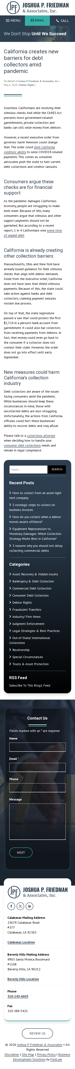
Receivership (20, 650)
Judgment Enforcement (28, 624)
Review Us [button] (37, 1033)
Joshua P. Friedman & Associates (39, 1045)
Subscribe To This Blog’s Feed (29, 685)
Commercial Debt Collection (31, 588)
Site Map (28, 1054)
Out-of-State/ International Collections (29, 640)
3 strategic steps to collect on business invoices (32, 507)
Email (14, 759)
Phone (13, 779)
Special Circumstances (27, 657)
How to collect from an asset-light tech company (35, 495)
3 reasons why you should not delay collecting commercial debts (35, 548)
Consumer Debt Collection (30, 595)
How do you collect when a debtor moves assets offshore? (35, 519)
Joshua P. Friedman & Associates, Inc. (38, 81)
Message (15, 799)
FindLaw (56, 1059)
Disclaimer (12, 1054)
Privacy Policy (46, 1054)
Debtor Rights (26, 85)
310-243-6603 (17, 996)
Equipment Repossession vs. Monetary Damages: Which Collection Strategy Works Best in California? (35, 534)
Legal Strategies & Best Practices (36, 631)
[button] (12, 19)
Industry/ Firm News (26, 617)
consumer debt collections (22, 445)
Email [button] (39, 20)
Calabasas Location (21, 942)
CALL (65, 20)
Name (13, 738)
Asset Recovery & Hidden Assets (35, 574)
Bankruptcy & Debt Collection (33, 581)
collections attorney (41, 435)
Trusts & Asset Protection (30, 664)
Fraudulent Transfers (26, 609)
